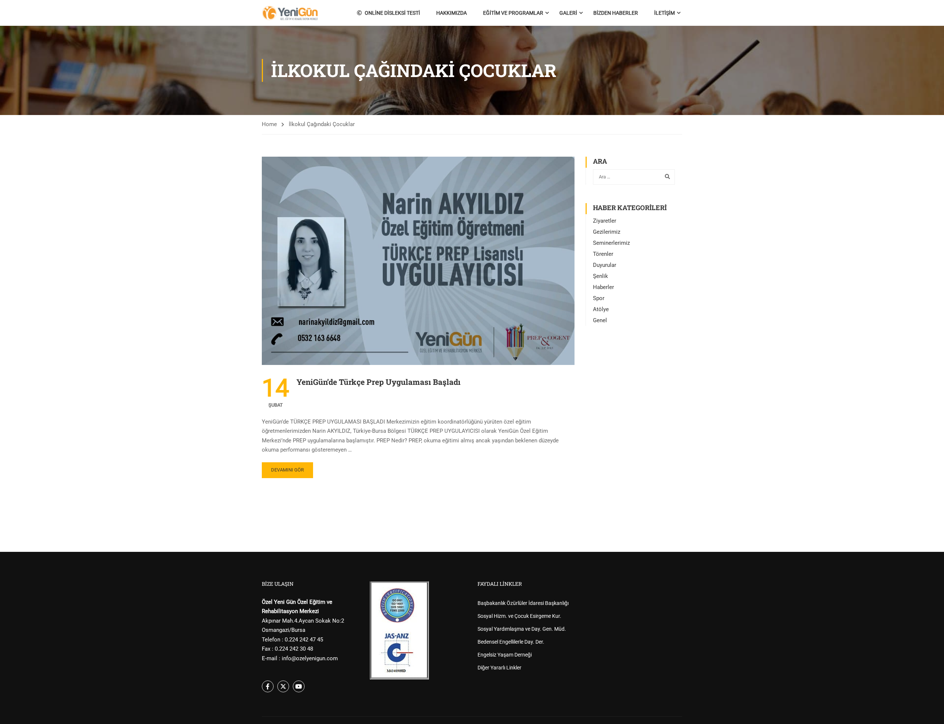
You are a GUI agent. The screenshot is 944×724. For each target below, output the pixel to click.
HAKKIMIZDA (451, 13)
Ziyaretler (604, 220)
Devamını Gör (287, 470)
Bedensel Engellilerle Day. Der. (511, 642)
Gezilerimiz (606, 232)
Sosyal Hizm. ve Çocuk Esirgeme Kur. (519, 616)
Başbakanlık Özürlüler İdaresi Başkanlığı (523, 603)
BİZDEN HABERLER (615, 13)
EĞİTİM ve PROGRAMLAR (513, 13)
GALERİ (568, 13)
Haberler (603, 287)
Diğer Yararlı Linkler (499, 668)
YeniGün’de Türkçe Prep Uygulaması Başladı (378, 382)
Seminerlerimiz (611, 243)
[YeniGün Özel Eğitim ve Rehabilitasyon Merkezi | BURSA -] (290, 13)
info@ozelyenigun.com (310, 658)
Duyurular (604, 265)
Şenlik (600, 276)
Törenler (603, 254)
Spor (598, 298)
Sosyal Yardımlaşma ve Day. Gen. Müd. (522, 629)
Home (269, 124)
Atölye (601, 309)
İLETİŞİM (664, 13)
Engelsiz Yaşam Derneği (505, 655)
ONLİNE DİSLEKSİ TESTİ (392, 13)
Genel (600, 320)
